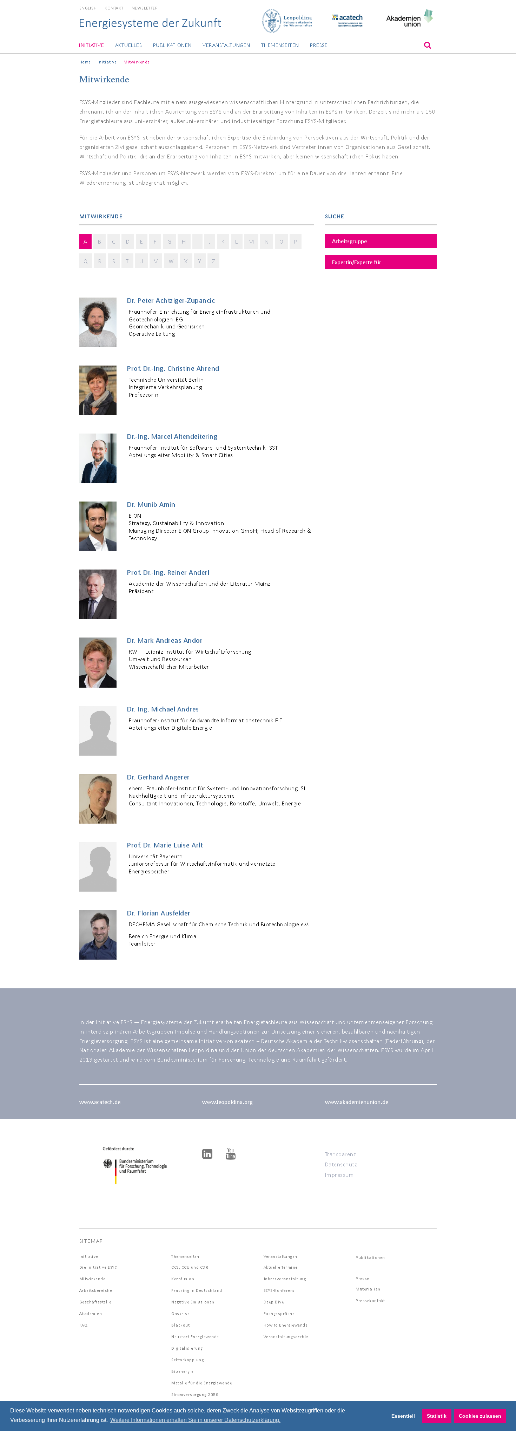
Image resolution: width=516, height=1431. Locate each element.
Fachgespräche (279, 1313)
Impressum (339, 1174)
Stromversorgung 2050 (194, 1394)
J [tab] (210, 241)
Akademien (90, 1313)
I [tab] (197, 241)
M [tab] (251, 241)
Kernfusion (182, 1278)
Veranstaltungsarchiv (286, 1336)
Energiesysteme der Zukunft (150, 22)
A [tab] (85, 241)
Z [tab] (213, 261)
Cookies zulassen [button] (480, 1416)
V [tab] (156, 261)
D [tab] (128, 241)
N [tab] (267, 241)
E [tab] (141, 241)
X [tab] (186, 261)
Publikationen (172, 45)
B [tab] (99, 241)
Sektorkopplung (187, 1359)
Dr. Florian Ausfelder (159, 913)
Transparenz (340, 1154)
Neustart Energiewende (195, 1336)
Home (85, 62)
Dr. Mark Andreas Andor (165, 640)
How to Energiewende (286, 1325)
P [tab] (295, 241)
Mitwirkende (92, 1278)
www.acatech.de (99, 1101)
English (88, 8)
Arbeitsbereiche (95, 1290)
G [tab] (169, 241)
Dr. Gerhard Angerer (158, 777)
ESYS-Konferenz (279, 1290)
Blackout (180, 1325)
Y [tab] (199, 261)
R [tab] (100, 261)
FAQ (83, 1325)
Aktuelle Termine (281, 1267)
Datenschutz (341, 1164)
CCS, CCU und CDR (189, 1267)
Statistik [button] (436, 1416)
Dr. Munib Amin (151, 504)
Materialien (368, 1289)
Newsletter (145, 8)
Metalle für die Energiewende (201, 1383)
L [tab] (236, 241)
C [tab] (113, 241)
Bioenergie (182, 1371)
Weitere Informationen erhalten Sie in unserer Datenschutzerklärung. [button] (195, 1420)
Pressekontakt (370, 1300)
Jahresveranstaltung (285, 1278)
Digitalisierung (187, 1348)
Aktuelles (128, 45)
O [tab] (281, 241)
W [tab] (171, 261)
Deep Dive (274, 1302)
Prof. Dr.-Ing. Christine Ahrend (173, 368)
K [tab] (223, 241)
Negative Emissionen (192, 1302)
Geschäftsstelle (95, 1302)
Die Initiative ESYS (98, 1267)
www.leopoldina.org (227, 1101)
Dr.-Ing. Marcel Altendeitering (172, 436)
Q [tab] (86, 261)
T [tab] (127, 261)
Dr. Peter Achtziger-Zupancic (171, 300)
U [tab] (141, 261)
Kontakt (114, 8)
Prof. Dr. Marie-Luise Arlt (165, 845)
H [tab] (184, 241)
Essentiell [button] (403, 1416)
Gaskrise (180, 1313)
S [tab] (113, 261)
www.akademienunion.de (356, 1101)
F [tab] (155, 241)
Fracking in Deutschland (196, 1290)
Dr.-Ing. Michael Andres (163, 709)
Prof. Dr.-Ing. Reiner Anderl (168, 572)
